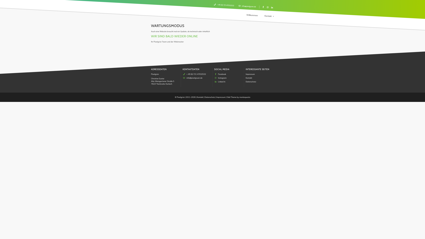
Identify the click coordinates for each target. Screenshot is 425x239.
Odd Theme (231, 97)
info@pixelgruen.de (249, 6)
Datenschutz (251, 82)
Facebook (222, 74)
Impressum (250, 74)
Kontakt (249, 78)
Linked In (221, 82)
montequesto (244, 97)
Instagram (222, 78)
